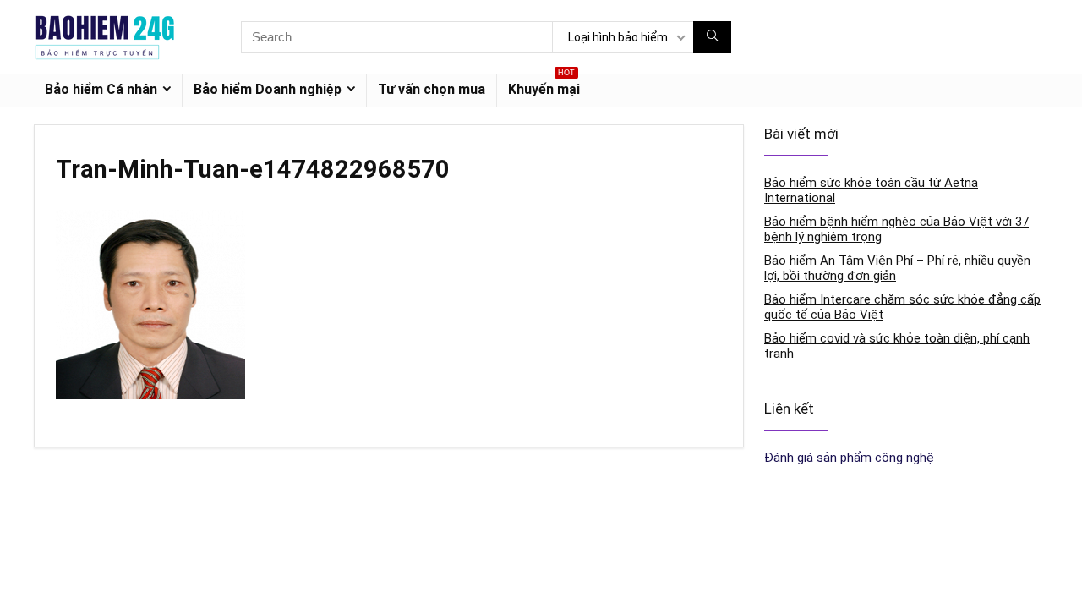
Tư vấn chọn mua (431, 89)
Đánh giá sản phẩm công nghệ (849, 457)
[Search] (712, 37)
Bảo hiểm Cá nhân (101, 89)
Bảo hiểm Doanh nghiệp (268, 89)
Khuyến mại (544, 85)
